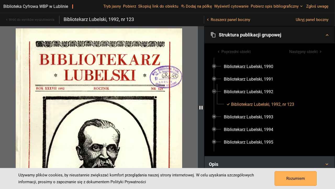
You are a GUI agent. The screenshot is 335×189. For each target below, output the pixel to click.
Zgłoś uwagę (317, 6)
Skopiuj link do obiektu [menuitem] (158, 6)
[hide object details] (201, 107)
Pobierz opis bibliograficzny (275, 6)
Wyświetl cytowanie (231, 6)
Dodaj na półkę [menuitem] (199, 6)
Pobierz (129, 6)
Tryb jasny (112, 6)
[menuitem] (248, 66)
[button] (269, 35)
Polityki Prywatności (128, 182)
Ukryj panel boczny (312, 19)
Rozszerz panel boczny (230, 19)
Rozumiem (295, 178)
